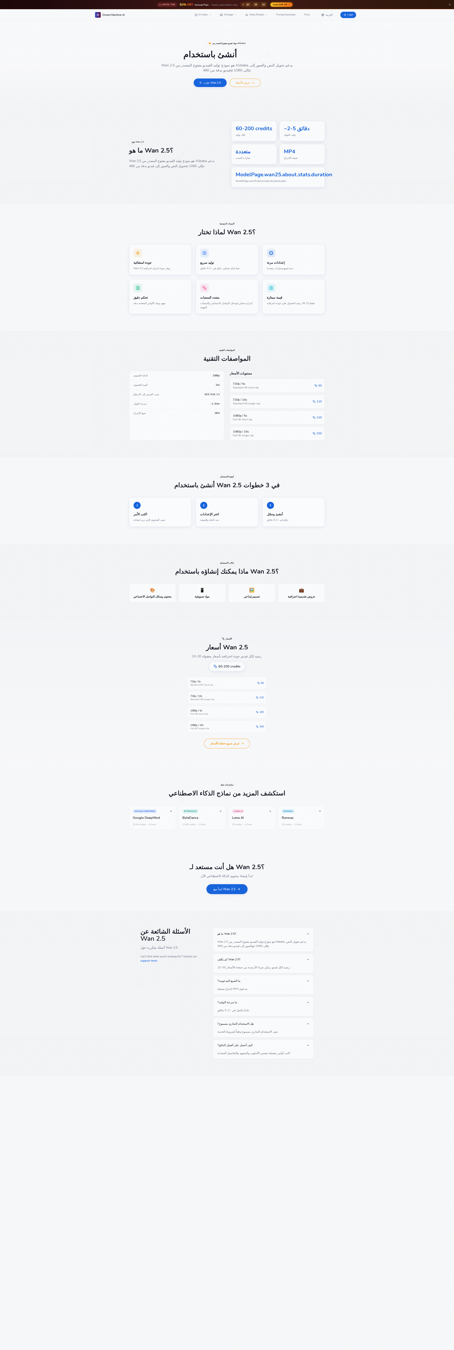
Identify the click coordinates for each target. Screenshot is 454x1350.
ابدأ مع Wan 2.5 (225, 889)
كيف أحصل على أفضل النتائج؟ (235, 1045)
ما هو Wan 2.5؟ (226, 934)
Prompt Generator (286, 14)
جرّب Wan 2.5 (212, 83)
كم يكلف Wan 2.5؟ (229, 959)
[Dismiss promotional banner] (450, 4)
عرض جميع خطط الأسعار (225, 743)
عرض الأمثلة (243, 83)
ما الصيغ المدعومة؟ (228, 981)
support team (148, 961)
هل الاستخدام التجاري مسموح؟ (235, 1024)
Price (307, 14)
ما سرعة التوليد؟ (227, 1002)
